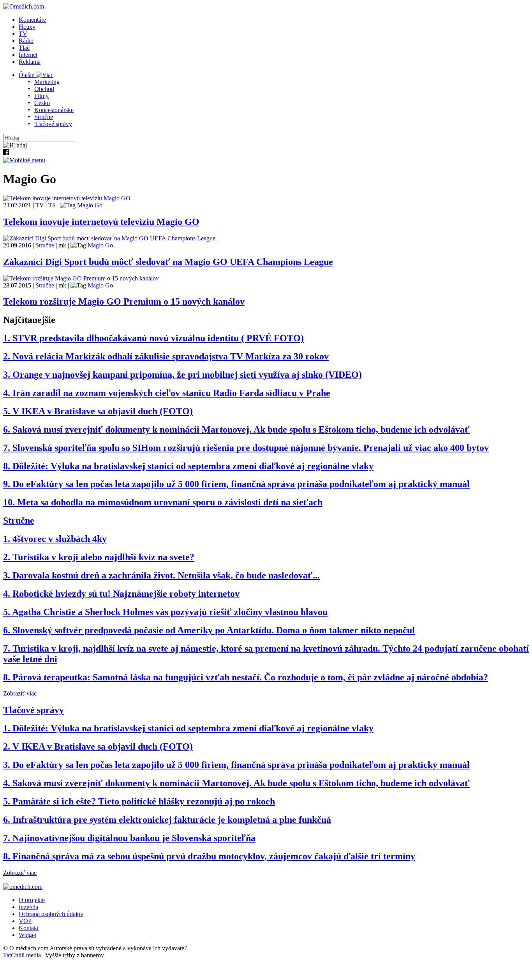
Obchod (44, 89)
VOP (25, 921)
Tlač (24, 47)
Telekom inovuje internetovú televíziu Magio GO (101, 222)
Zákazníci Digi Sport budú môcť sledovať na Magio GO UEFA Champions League (168, 262)
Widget (27, 935)
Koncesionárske (54, 110)
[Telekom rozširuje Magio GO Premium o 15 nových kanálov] (81, 278)
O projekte (32, 900)
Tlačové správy (53, 124)
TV (23, 33)
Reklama (30, 61)
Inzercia (28, 907)
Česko (42, 103)
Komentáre (32, 19)
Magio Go (89, 205)
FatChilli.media (22, 955)
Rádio (26, 40)
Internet (28, 54)
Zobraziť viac (20, 693)
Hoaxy (27, 26)
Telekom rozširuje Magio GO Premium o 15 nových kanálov (124, 301)
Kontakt (29, 928)
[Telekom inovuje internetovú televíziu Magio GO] (66, 198)
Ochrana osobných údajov (51, 914)
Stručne (43, 117)
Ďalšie (27, 75)
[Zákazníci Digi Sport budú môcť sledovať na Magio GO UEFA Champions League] (109, 238)
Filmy (41, 96)
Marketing (47, 82)
